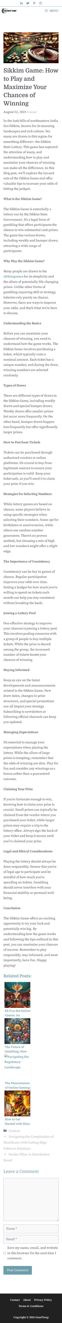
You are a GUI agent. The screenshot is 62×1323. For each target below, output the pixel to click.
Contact (15, 1300)
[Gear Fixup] (9, 11)
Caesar (32, 112)
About (27, 1300)
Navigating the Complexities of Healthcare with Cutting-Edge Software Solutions (28, 1142)
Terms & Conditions (31, 1306)
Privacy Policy (43, 1300)
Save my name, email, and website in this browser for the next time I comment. (32, 1253)
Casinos (14, 1131)
